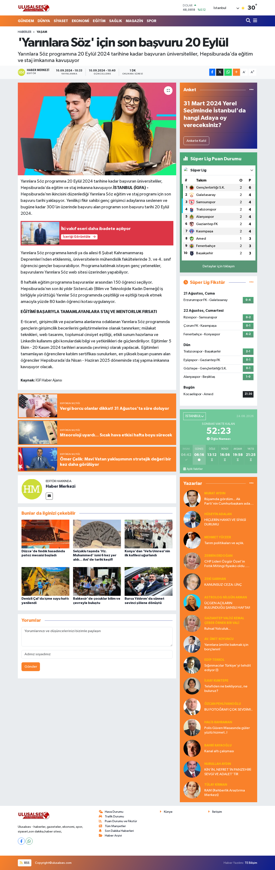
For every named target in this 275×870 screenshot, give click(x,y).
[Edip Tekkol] (192, 665)
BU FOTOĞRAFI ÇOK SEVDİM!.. (228, 709)
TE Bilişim (251, 862)
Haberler (24, 31)
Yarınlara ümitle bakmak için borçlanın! (226, 647)
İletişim (217, 811)
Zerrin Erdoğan (218, 555)
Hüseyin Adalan (218, 514)
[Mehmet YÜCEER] (192, 540)
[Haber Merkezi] (31, 489)
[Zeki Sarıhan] (192, 582)
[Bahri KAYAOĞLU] (192, 748)
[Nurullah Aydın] (192, 769)
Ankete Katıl (196, 141)
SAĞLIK (115, 21)
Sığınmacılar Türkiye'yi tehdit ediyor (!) (227, 668)
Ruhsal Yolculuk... (217, 629)
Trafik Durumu (114, 816)
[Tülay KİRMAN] (192, 790)
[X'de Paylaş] (219, 72)
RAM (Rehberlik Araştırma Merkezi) (224, 793)
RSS (26, 862)
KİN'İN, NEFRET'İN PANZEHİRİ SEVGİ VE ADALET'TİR (227, 772)
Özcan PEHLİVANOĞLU (222, 703)
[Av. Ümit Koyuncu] (192, 644)
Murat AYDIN (214, 493)
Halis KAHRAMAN (218, 722)
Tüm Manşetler (115, 826)
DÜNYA (44, 21)
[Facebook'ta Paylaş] (212, 72)
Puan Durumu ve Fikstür (121, 821)
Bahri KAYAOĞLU (218, 745)
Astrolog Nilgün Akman (225, 597)
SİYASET (61, 21)
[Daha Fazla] (236, 72)
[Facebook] (21, 841)
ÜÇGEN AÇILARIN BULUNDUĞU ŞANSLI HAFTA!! (227, 605)
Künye (168, 811)
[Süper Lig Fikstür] (251, 282)
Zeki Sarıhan (215, 579)
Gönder (30, 667)
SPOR (151, 21)
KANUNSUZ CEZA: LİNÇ (223, 585)
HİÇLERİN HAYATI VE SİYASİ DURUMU (225, 522)
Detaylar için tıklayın (219, 266)
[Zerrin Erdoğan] (192, 561)
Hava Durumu (114, 811)
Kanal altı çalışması (219, 751)
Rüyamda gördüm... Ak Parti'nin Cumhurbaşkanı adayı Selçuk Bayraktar (228, 501)
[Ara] (248, 21)
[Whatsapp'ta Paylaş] (228, 72)
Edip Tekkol (214, 659)
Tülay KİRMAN (215, 784)
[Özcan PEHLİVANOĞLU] (192, 706)
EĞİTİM (99, 21)
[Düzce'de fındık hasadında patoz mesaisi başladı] (45, 534)
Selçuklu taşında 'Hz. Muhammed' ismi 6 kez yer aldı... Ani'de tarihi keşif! (94, 555)
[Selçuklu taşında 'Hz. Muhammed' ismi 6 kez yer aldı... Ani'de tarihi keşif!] (97, 534)
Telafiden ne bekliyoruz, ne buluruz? (226, 689)
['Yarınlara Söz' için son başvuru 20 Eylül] (97, 129)
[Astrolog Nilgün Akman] (192, 602)
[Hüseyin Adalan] (192, 519)
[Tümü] (251, 90)
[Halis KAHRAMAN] (192, 727)
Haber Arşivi (113, 835)
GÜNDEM (26, 21)
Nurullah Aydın (217, 764)
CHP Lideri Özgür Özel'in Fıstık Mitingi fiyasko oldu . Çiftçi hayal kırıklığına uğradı (226, 564)
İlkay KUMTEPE (216, 680)
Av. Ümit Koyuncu (219, 639)
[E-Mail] (49, 496)
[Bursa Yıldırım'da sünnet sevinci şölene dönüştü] (149, 581)
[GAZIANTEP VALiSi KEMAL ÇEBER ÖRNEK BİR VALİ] (192, 623)
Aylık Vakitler (195, 469)
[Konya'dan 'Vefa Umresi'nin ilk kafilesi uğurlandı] (149, 534)
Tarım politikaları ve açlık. (224, 543)
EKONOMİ (80, 21)
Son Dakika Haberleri (119, 830)
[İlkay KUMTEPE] (192, 686)
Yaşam (42, 31)
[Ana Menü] (254, 21)
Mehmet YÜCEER (217, 537)
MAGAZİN (134, 21)
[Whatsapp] (29, 841)
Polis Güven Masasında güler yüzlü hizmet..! (227, 730)
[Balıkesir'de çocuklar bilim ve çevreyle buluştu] (97, 581)
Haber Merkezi (60, 486)
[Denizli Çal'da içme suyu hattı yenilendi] (45, 581)
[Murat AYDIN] (192, 498)
